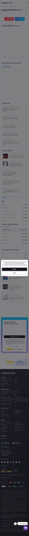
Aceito (14, 269)
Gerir (14, 273)
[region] (14, 268)
